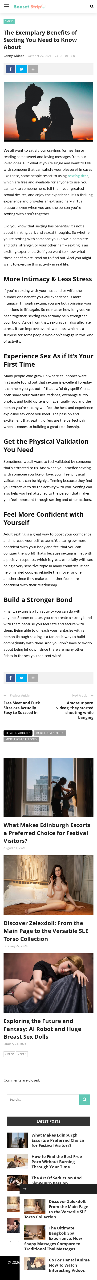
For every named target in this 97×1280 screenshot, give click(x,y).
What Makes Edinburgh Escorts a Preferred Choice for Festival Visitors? (47, 832)
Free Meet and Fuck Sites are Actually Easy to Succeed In (22, 707)
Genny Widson (14, 56)
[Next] (18, 1241)
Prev (10, 1054)
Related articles (18, 733)
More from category (21, 739)
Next (20, 1054)
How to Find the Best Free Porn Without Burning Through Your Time (57, 1161)
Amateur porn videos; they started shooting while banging (74, 710)
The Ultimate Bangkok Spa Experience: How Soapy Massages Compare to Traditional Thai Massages (53, 1238)
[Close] (25, 1189)
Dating (9, 21)
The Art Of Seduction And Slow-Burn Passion (57, 1180)
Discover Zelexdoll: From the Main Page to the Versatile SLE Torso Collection (46, 931)
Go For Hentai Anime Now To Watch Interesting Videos (69, 1265)
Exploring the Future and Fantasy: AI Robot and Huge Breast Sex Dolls (42, 1028)
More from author (50, 733)
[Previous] (10, 1241)
